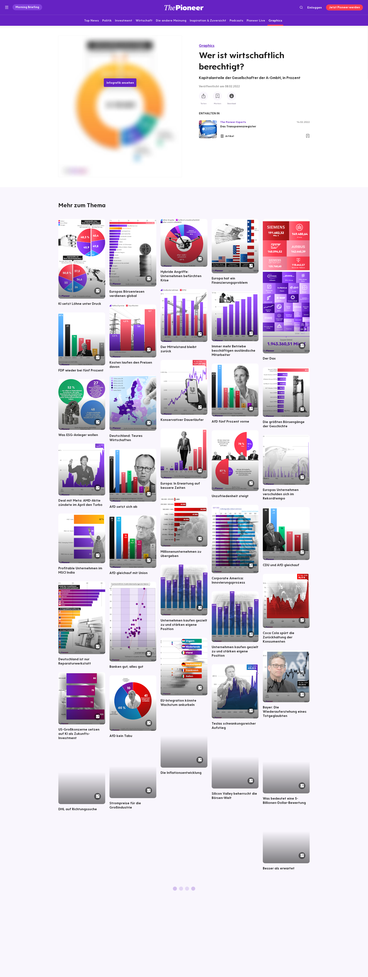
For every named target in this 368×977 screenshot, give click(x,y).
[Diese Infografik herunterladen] (231, 96)
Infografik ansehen (120, 83)
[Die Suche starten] (301, 7)
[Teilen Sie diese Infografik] (203, 96)
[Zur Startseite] (184, 7)
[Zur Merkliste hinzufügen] (217, 96)
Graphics (206, 45)
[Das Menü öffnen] (6, 7)
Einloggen (314, 7)
